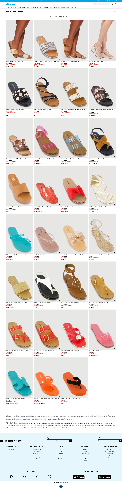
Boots (28, 7)
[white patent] (91, 211)
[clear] (67, 66)
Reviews (85, 451)
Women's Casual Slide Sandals (95, 423)
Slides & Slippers (46, 7)
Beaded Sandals (51, 427)
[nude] (41, 211)
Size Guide (61, 451)
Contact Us (61, 453)
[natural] (7, 307)
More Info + (55, 0)
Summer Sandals (18, 423)
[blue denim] (65, 211)
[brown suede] (93, 115)
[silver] (34, 66)
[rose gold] (36, 403)
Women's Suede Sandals (34, 425)
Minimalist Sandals (45, 423)
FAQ (61, 449)
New (11, 7)
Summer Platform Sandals (64, 425)
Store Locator (12, 449)
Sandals (40, 7)
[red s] (62, 211)
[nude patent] (44, 403)
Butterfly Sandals (62, 423)
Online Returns (36, 453)
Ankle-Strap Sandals (108, 423)
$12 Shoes (24, 7)
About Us (85, 449)
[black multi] (38, 66)
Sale (50, 5)
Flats (31, 7)
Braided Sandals (71, 427)
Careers (85, 460)
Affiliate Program (85, 455)
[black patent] (41, 403)
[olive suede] (67, 211)
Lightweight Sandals (89, 425)
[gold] (7, 66)
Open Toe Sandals (53, 425)
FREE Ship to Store (37, 449)
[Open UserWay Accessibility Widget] (61, 486)
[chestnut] (36, 307)
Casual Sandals (9, 423)
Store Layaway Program (36, 457)
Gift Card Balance (36, 458)
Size (51, 16)
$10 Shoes (19, 7)
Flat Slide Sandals (23, 425)
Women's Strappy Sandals (81, 423)
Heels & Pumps (35, 7)
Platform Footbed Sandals (12, 425)
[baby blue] (39, 163)
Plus (24, 5)
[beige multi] (89, 115)
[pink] (34, 163)
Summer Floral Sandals (81, 427)
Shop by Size (76, 7)
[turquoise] (7, 259)
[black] (8, 66)
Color (56, 16)
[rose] (36, 66)
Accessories (40, 5)
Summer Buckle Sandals (109, 425)
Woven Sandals (70, 423)
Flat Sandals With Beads (61, 427)
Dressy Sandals (54, 423)
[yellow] (38, 211)
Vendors (85, 457)
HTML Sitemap (61, 458)
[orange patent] (34, 403)
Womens (19, 5)
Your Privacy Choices (109, 451)
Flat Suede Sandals (98, 425)
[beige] (12, 307)
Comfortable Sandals (27, 423)
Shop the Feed (85, 453)
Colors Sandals (9, 427)
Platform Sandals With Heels (31, 427)
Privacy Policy (110, 449)
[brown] (7, 163)
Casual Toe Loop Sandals (77, 425)
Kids (34, 5)
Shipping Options (37, 451)
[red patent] (43, 403)
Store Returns (37, 455)
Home (46, 5)
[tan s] (93, 66)
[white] (10, 66)
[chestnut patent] (93, 211)
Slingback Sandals (44, 425)
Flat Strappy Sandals (18, 427)
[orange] (8, 259)
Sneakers (51, 7)
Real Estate (85, 458)
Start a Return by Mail (61, 457)
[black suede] (91, 66)
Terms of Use (110, 453)
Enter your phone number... (105, 441)
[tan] (12, 66)
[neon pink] (39, 403)
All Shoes (8, 7)
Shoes (29, 5)
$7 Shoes (15, 7)
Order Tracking (61, 455)
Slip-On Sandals (37, 423)
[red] (34, 211)
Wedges (55, 7)
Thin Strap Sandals (42, 427)
